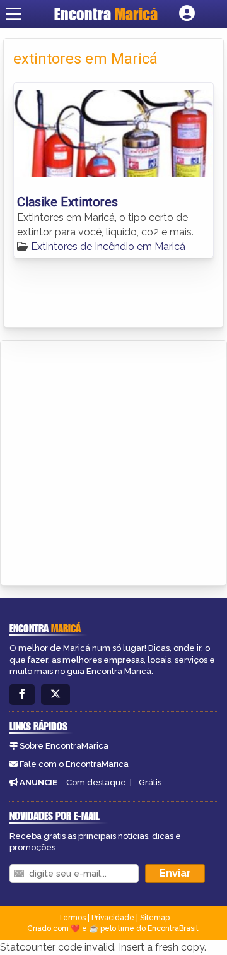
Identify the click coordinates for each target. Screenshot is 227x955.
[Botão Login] (187, 14)
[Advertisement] (113, 460)
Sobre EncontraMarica (64, 745)
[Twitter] (55, 694)
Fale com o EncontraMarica (74, 764)
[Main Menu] (13, 14)
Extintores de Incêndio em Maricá (108, 246)
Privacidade (112, 917)
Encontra (106, 13)
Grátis (150, 782)
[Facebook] (22, 694)
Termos (72, 917)
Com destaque (96, 782)
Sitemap (155, 917)
